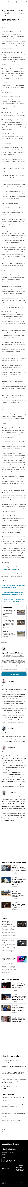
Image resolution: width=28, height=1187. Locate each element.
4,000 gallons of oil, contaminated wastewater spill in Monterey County (9, 633)
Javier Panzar (6, 19)
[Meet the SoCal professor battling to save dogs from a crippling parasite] (6, 1019)
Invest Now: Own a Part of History (20, 1170)
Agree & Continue (14, 674)
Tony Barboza (11, 748)
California (4, 7)
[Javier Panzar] (3, 681)
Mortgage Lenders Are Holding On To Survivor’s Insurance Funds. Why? (7, 923)
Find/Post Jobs (5, 1168)
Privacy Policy (4, 665)
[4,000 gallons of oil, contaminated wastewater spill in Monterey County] (21, 633)
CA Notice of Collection (8, 1182)
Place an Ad (4, 1171)
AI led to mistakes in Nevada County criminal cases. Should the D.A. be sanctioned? (19, 882)
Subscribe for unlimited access (7, 1152)
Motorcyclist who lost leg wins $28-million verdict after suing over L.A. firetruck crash (18, 986)
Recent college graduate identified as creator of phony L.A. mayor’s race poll (19, 1008)
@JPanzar (4, 569)
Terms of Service (18, 659)
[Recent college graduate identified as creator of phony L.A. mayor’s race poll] (6, 1008)
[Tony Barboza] (3, 747)
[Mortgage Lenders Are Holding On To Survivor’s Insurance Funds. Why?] (22, 924)
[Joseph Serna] (3, 728)
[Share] (3, 27)
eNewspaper (4, 1165)
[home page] (14, 1)
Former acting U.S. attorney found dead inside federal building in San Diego (19, 998)
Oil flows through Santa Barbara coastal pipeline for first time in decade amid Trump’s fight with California (9, 623)
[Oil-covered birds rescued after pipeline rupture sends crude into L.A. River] (21, 612)
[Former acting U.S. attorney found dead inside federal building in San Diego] (6, 997)
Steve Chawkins (12, 20)
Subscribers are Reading (10, 1056)
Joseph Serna (13, 19)
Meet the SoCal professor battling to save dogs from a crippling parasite (19, 1019)
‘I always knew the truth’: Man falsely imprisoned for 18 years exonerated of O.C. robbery (19, 869)
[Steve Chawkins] (3, 792)
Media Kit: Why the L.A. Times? (20, 1166)
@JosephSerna (14, 569)
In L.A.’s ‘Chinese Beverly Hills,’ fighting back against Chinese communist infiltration (19, 906)
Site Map (3, 1154)
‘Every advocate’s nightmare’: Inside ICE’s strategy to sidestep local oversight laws (18, 894)
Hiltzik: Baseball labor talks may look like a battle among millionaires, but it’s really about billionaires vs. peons (13, 1081)
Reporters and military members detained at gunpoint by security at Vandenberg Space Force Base (13, 1113)
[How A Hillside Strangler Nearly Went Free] (22, 943)
